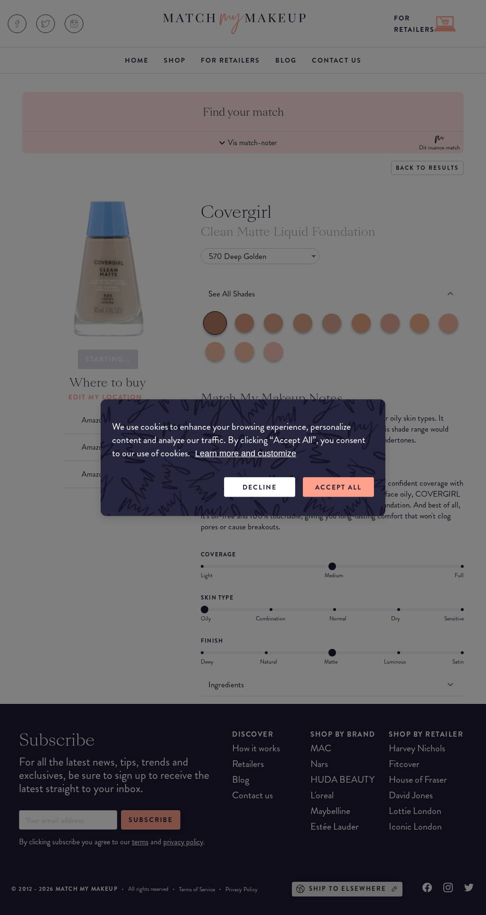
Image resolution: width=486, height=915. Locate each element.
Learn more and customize (245, 453)
